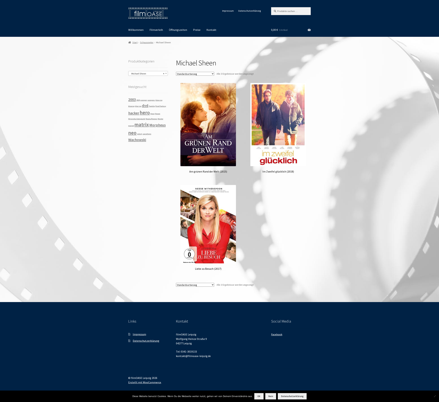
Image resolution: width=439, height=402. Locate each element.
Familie (152, 106)
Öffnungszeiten (178, 29)
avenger (143, 100)
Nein (270, 396)
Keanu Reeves (151, 119)
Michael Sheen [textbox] (147, 73)
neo (132, 133)
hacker (133, 113)
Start (135, 42)
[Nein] (434, 396)
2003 (132, 99)
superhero (147, 134)
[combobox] (148, 73)
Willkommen (136, 29)
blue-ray (159, 100)
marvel (131, 126)
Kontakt (211, 29)
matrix (141, 124)
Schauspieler (146, 42)
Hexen (157, 114)
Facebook (276, 334)
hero (145, 112)
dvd (145, 105)
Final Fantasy (160, 106)
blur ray (138, 106)
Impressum (228, 10)
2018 (138, 100)
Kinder (160, 119)
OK (258, 396)
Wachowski (137, 139)
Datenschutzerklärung (249, 10)
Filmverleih (156, 29)
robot (139, 134)
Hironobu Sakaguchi (136, 119)
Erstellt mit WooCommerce (144, 382)
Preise (196, 29)
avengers (151, 100)
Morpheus (157, 125)
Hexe (152, 114)
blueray (131, 106)
